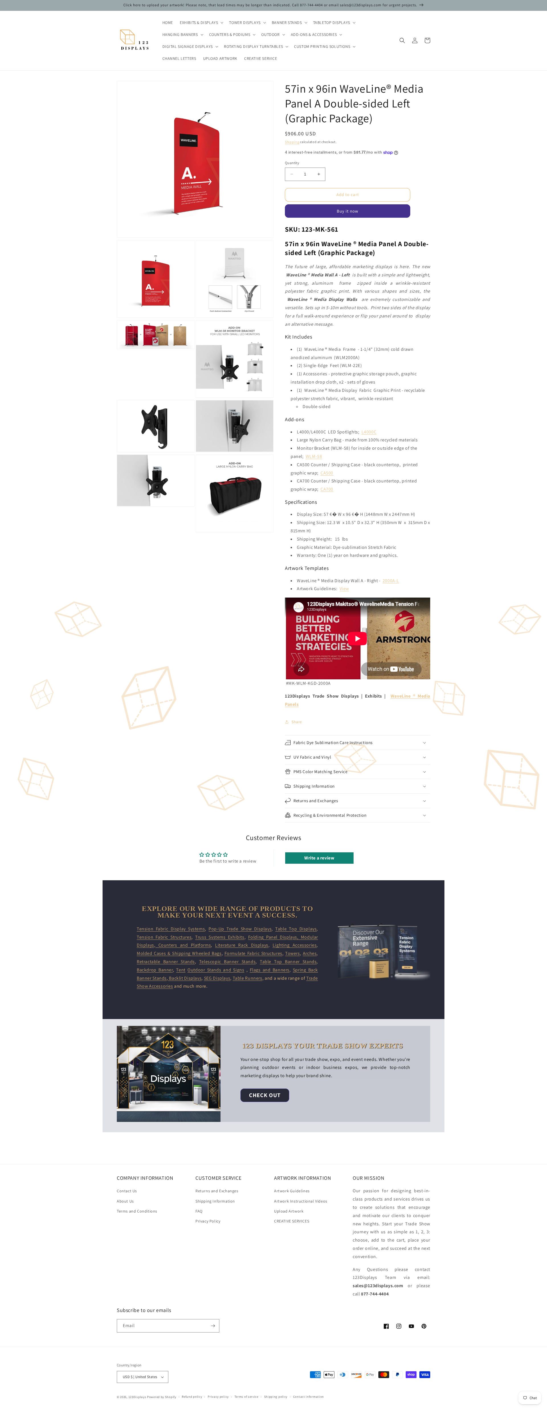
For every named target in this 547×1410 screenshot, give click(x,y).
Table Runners (247, 978)
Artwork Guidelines (292, 1190)
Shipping (292, 142)
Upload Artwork (288, 1211)
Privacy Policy (207, 1221)
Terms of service (246, 1397)
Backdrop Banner (155, 970)
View (344, 589)
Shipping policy (276, 1397)
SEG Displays (217, 978)
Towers (292, 953)
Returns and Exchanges (216, 1190)
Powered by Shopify (161, 1397)
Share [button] (296, 721)
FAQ (199, 1211)
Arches (310, 953)
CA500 (327, 473)
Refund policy (192, 1397)
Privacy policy (218, 1397)
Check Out (265, 1095)
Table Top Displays (296, 929)
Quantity (292, 162)
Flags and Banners (269, 970)
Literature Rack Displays (241, 945)
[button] (201, 22)
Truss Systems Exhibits (219, 937)
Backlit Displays (185, 978)
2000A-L (391, 581)
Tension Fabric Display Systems (171, 929)
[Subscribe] (213, 1325)
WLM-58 (314, 456)
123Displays (137, 1397)
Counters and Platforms (183, 945)
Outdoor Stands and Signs (215, 970)
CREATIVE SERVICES (291, 1221)
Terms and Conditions (137, 1211)
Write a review (319, 858)
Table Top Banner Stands (288, 962)
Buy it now (347, 211)
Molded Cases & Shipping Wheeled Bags (179, 953)
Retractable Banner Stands (166, 962)
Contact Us (127, 1190)
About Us (125, 1201)
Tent (180, 970)
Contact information (308, 1397)
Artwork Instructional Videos (300, 1201)
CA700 (327, 489)
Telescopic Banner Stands (227, 962)
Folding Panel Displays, (274, 937)
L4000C (369, 432)
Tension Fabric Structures (164, 937)
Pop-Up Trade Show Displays (240, 929)
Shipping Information (215, 1201)
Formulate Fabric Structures (253, 953)
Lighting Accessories (295, 945)
